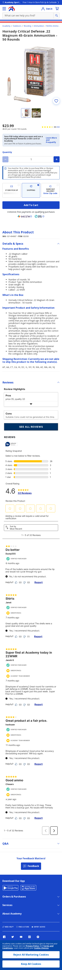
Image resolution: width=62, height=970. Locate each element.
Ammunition (39, 26)
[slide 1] (25, 113)
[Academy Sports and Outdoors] (11, 8)
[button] (52, 140)
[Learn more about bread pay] (39, 216)
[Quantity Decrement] (5, 159)
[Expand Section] (31, 403)
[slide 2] (36, 113)
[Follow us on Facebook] (4, 937)
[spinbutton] (31, 159)
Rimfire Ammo (52, 26)
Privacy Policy (32, 946)
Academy (6, 26)
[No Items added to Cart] (57, 8)
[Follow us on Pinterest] (38, 937)
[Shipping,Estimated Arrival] (31, 190)
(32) (58, 127)
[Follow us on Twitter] (12, 937)
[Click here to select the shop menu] (4, 8)
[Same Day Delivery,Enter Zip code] (50, 190)
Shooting (27, 26)
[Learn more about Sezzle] (24, 216)
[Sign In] (43, 8)
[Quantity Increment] (57, 159)
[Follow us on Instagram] (29, 937)
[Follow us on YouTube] (21, 937)
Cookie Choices (41, 948)
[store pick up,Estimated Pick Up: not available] (11, 190)
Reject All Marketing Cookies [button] (31, 954)
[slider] (31, 74)
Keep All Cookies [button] (31, 964)
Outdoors (17, 26)
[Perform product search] (57, 15)
